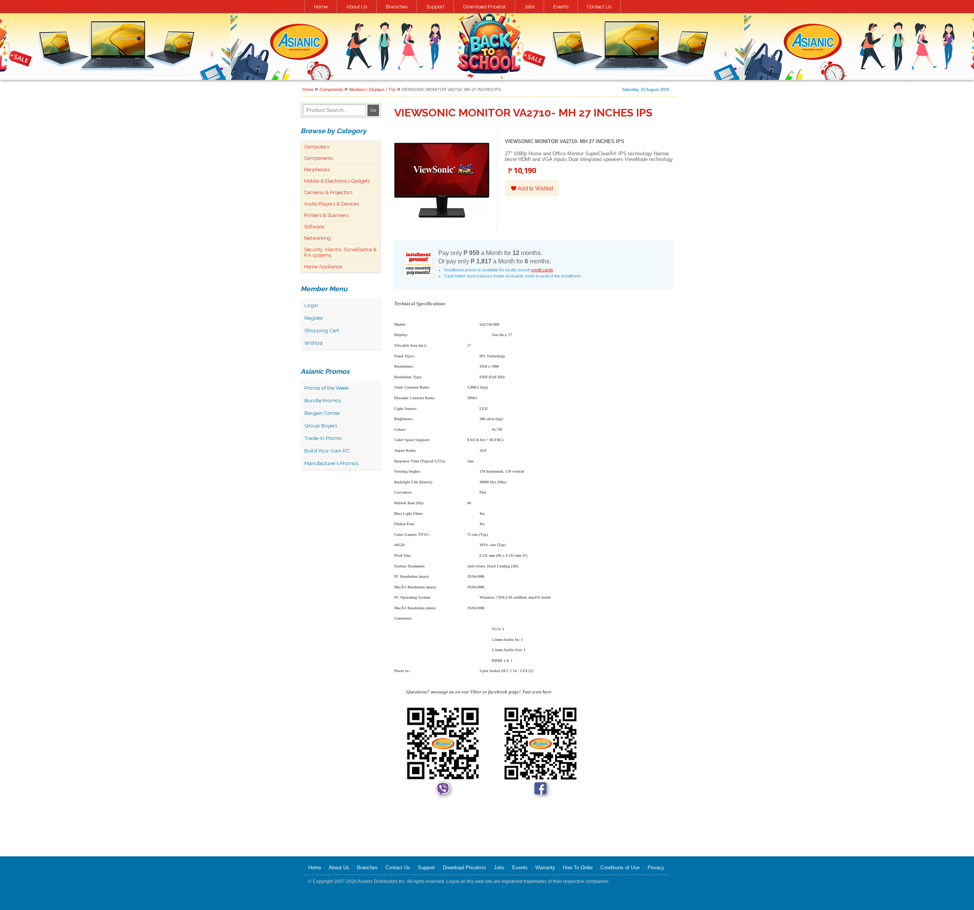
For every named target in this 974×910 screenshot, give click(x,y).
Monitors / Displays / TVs (372, 89)
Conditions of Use (620, 867)
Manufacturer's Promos (331, 463)
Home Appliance (323, 266)
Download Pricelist (484, 7)
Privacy (656, 867)
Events (560, 7)
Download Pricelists (464, 867)
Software (314, 226)
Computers (316, 147)
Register (313, 318)
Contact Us (599, 7)
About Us (356, 7)
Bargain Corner (322, 413)
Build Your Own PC (327, 451)
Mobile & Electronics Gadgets (337, 181)
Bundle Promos (322, 400)
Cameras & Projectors (328, 192)
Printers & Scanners (326, 215)
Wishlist (313, 343)
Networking (317, 238)
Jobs (529, 7)
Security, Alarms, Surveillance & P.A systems (340, 252)
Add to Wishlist (534, 188)
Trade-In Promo (323, 438)
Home (321, 7)
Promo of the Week (326, 388)
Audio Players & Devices (331, 204)
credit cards (542, 270)
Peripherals (317, 169)
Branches (396, 7)
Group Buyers (320, 425)
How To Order (578, 867)
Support (435, 7)
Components (331, 89)
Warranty (545, 867)
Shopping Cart (321, 330)
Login (311, 305)
